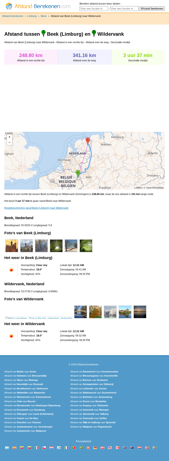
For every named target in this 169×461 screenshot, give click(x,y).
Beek (44, 16)
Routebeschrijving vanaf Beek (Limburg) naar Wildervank (36, 208)
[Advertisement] (39, 96)
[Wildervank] (38, 318)
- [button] (9, 142)
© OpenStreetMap (154, 187)
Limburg (32, 16)
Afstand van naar (20, 371)
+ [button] (9, 137)
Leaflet (138, 187)
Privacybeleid (83, 441)
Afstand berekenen (12, 16)
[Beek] (11, 252)
